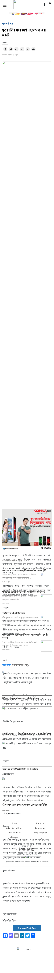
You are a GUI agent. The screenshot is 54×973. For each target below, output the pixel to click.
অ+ (22, 49)
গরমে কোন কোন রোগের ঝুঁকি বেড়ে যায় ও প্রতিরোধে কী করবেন (25, 636)
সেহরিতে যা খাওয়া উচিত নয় (13, 613)
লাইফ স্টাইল (7, 23)
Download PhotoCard (27, 928)
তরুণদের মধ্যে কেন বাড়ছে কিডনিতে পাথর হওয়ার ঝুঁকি (24, 570)
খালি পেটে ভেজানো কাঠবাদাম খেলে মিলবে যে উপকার (23, 591)
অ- (28, 49)
